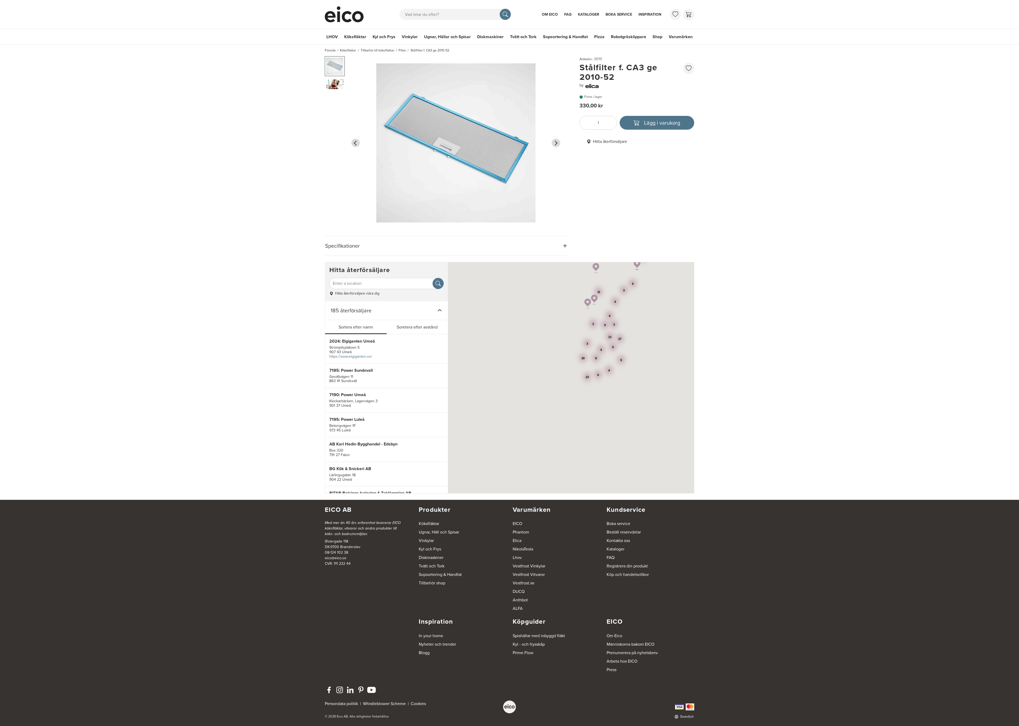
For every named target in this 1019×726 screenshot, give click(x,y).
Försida (330, 50)
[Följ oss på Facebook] (329, 690)
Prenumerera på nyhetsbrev (632, 653)
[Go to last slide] (355, 143)
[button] (335, 66)
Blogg (424, 653)
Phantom (521, 532)
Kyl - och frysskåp (529, 644)
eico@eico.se (335, 558)
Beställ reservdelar (624, 532)
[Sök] (505, 14)
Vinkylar (410, 37)
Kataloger (588, 14)
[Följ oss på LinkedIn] (350, 690)
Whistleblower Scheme (384, 704)
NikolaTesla (523, 549)
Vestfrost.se (523, 583)
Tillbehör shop (432, 583)
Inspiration (649, 14)
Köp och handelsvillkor (628, 574)
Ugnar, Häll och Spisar (439, 532)
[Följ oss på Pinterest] (361, 690)
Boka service (619, 14)
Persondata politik (341, 704)
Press (611, 670)
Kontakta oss (618, 540)
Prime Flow (523, 653)
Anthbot (520, 600)
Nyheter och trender (437, 644)
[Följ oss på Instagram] (339, 690)
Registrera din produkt (627, 566)
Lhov (517, 557)
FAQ (568, 14)
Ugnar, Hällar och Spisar (447, 37)
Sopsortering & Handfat (565, 37)
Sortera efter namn (356, 327)
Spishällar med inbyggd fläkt (539, 636)
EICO (517, 524)
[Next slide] (556, 143)
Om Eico (550, 14)
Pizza (599, 37)
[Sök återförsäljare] (438, 283)
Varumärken (681, 37)
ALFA (518, 608)
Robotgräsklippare (628, 37)
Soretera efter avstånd (417, 327)
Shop (657, 37)
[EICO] (509, 707)
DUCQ (519, 591)
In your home (431, 636)
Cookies (418, 704)
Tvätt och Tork (523, 37)
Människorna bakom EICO (630, 644)
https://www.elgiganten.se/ (350, 356)
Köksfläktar (355, 37)
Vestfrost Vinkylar (529, 566)
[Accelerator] (346, 14)
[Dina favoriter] (675, 14)
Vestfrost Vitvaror (529, 574)
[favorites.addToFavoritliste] (688, 68)
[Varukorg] (688, 14)
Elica (517, 540)
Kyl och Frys (384, 37)
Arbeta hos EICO (622, 661)
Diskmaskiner (490, 37)
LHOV (332, 37)
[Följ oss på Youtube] (371, 690)
